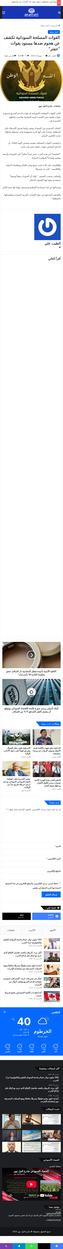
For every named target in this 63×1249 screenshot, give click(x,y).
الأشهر (53, 930)
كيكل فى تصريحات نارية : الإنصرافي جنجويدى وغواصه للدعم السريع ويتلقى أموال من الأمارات (22, 981)
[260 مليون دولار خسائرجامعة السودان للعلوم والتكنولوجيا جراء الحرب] (52, 943)
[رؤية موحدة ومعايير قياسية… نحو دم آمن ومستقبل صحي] (11, 1147)
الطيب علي (52, 56)
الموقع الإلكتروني (54, 871)
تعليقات (10, 930)
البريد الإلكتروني (53, 858)
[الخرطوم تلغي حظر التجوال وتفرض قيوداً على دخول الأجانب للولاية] (16, 737)
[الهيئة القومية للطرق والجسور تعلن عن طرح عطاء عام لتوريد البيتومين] (51, 1119)
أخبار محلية (44, 25)
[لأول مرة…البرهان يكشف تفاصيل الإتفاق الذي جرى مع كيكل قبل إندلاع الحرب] (52, 956)
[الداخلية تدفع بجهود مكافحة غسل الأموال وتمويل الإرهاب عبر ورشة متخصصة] (47, 737)
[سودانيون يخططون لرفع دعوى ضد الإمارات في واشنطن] (31, 1119)
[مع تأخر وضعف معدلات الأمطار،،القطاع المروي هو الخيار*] (11, 1121)
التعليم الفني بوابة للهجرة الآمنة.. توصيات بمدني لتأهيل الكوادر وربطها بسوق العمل (47, 783)
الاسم (58, 846)
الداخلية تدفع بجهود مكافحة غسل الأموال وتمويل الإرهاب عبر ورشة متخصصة (47, 751)
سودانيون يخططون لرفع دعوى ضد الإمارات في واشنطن (34, 1)
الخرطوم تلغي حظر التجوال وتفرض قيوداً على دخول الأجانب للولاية (17, 751)
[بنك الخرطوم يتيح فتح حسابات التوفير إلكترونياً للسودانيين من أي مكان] (31, 1135)
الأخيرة (32, 930)
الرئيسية (54, 25)
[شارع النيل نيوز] (31, 12)
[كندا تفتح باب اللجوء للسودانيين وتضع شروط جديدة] (52, 996)
